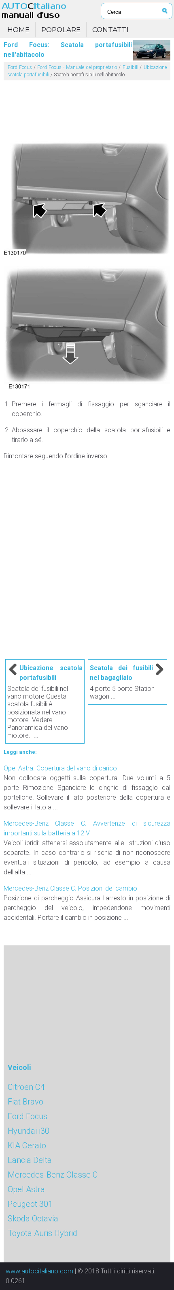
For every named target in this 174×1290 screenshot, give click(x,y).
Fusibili (130, 67)
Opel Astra (26, 1189)
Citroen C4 (26, 1087)
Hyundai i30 (28, 1131)
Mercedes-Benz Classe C (53, 1175)
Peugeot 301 (30, 1204)
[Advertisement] (87, 107)
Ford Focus (20, 67)
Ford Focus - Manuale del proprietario (77, 67)
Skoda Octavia (33, 1218)
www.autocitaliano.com (39, 1271)
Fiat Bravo (25, 1102)
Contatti (110, 30)
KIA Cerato (27, 1145)
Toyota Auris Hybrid (42, 1233)
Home (18, 30)
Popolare (61, 30)
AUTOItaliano (34, 10)
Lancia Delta (30, 1160)
